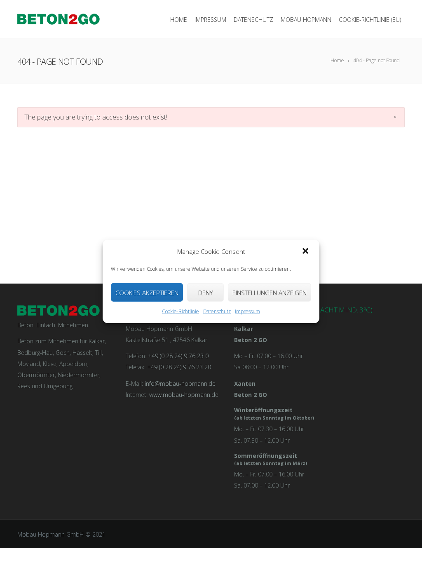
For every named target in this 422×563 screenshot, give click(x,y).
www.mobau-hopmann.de (183, 395)
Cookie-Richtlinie (180, 311)
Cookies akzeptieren (146, 293)
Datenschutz (217, 311)
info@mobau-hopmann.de (180, 383)
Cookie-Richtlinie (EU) (370, 19)
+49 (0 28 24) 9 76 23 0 (178, 356)
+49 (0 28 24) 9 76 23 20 (179, 367)
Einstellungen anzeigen (269, 293)
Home (178, 19)
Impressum (247, 311)
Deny (205, 293)
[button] (306, 251)
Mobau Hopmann (306, 19)
